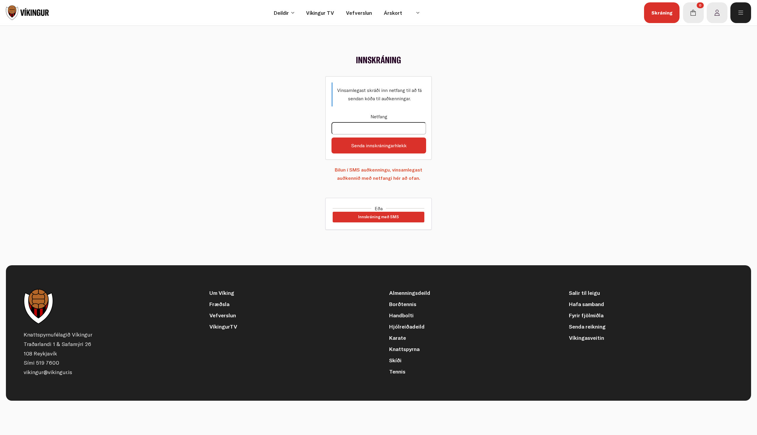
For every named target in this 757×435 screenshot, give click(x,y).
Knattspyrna (404, 349)
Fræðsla (219, 304)
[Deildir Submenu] (294, 12)
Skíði (395, 360)
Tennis (397, 371)
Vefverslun (359, 13)
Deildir (281, 13)
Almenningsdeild (409, 293)
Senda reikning (587, 326)
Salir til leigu (584, 293)
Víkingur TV (320, 13)
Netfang (379, 116)
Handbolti (401, 315)
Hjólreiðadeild (407, 326)
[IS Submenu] (419, 12)
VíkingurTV (223, 326)
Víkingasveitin (586, 337)
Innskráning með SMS (378, 216)
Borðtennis (402, 304)
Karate (397, 337)
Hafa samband (586, 304)
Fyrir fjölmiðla (586, 315)
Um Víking (221, 293)
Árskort (393, 13)
